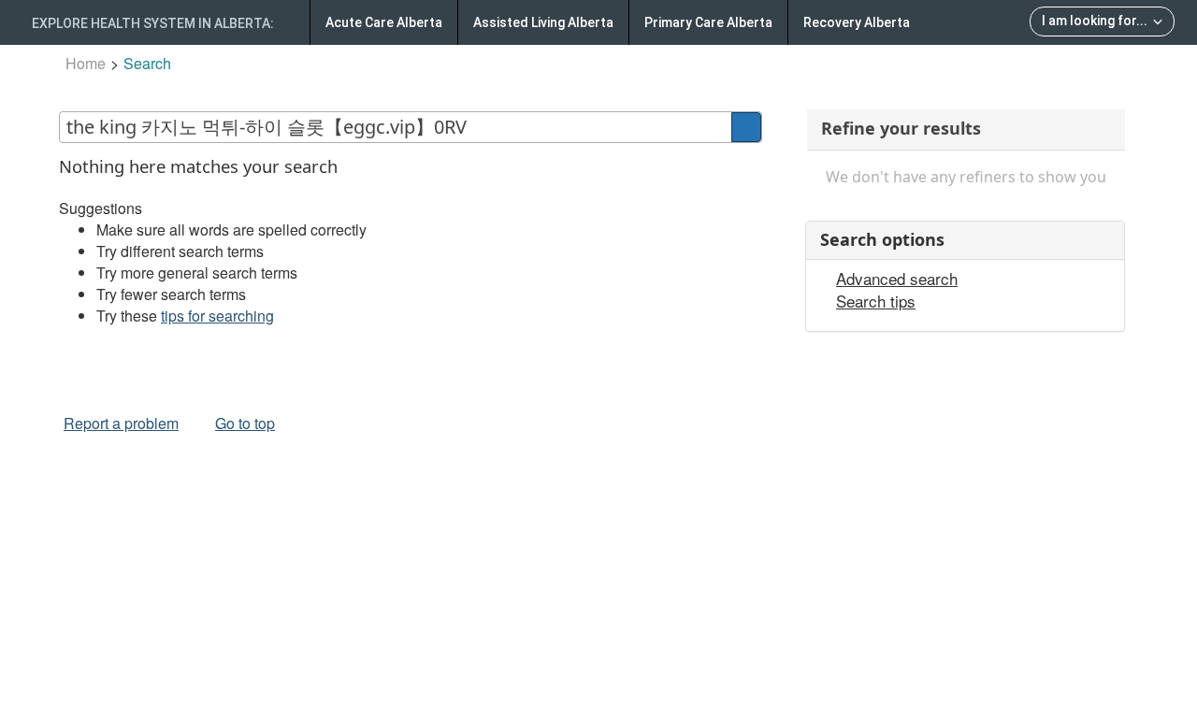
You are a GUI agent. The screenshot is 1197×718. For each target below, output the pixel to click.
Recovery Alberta (856, 22)
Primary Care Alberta (708, 22)
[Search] (746, 127)
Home (85, 63)
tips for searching (217, 315)
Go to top (245, 423)
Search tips (876, 301)
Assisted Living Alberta (543, 22)
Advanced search (897, 278)
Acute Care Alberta (383, 22)
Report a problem (121, 423)
